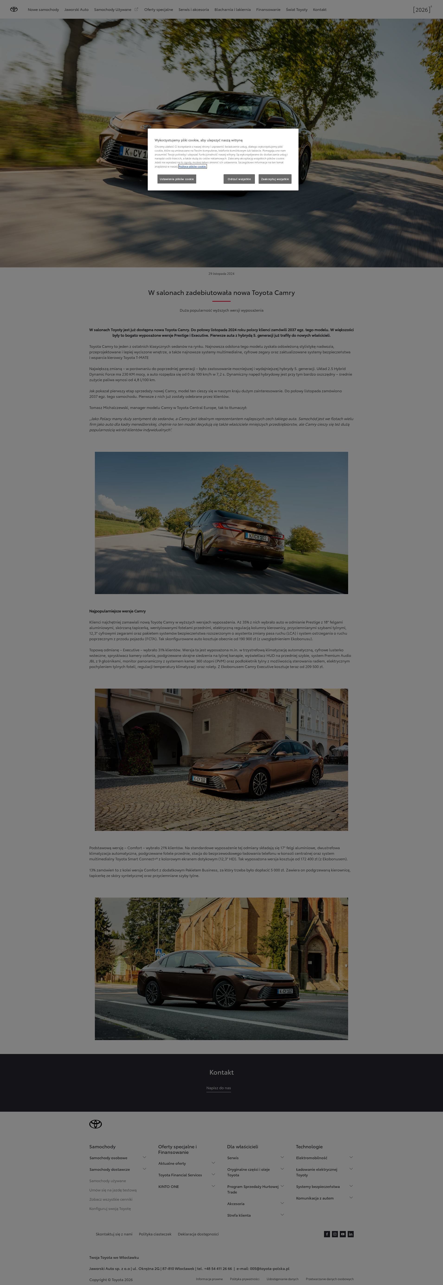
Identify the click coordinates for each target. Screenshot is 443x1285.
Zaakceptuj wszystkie (275, 179)
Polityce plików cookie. (192, 166)
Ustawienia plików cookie (177, 179)
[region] (223, 160)
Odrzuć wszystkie (239, 179)
